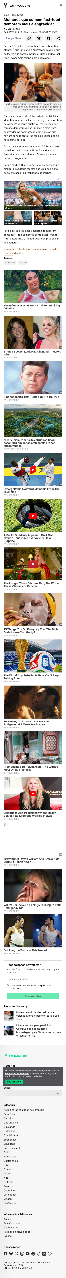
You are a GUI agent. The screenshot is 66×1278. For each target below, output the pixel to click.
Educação (9, 1143)
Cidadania (9, 1131)
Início (6, 15)
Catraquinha (11, 1122)
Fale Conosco (12, 1223)
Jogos (7, 1173)
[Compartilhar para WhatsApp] (29, 38)
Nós (6, 1177)
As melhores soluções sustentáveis (24, 1109)
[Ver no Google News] (13, 38)
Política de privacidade (17, 1231)
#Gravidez (10, 262)
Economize (10, 1139)
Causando (9, 1126)
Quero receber (33, 996)
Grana (7, 1169)
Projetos (8, 1186)
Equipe (8, 1235)
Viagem (8, 1198)
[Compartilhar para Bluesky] (39, 38)
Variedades (10, 1194)
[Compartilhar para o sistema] (58, 38)
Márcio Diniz (14, 29)
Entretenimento (12, 1148)
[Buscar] (58, 1093)
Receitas (10, 1065)
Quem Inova (10, 1190)
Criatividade (11, 1135)
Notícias (8, 1182)
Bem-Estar (17, 15)
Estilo (7, 1152)
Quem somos (11, 1227)
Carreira (8, 1118)
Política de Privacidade (17, 1073)
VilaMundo (10, 1203)
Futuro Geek (11, 1156)
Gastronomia (11, 1160)
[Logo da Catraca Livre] (17, 5)
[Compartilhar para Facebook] (49, 38)
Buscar (8, 1087)
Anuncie (8, 1219)
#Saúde (23, 262)
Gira (6, 1164)
